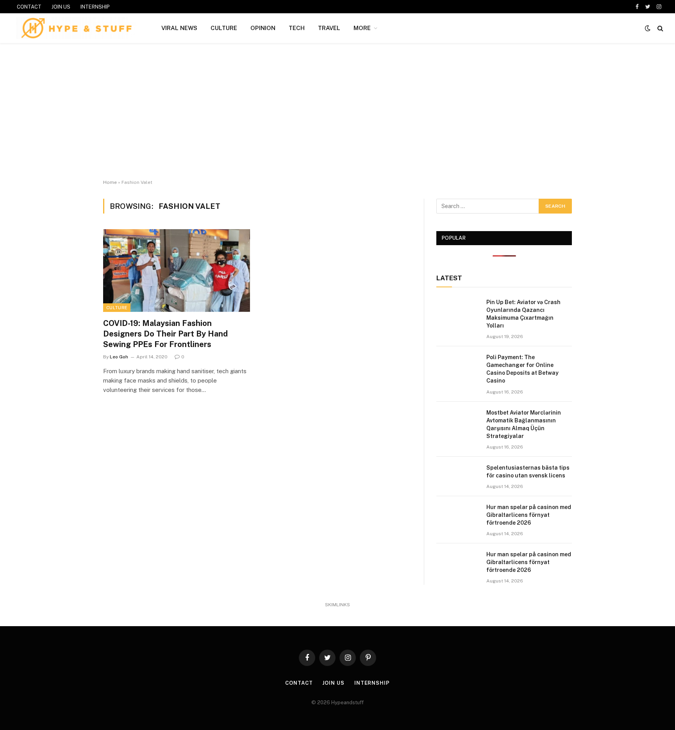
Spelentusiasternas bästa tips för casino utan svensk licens (528, 472)
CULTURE (224, 28)
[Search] (659, 28)
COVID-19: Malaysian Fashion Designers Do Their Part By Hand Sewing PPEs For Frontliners (165, 334)
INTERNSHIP (95, 7)
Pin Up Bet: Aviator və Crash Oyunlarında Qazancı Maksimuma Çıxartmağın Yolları (523, 314)
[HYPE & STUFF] (76, 28)
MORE (362, 28)
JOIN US (61, 7)
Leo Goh (119, 357)
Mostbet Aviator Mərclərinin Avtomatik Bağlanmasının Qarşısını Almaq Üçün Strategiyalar (523, 424)
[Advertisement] (337, 111)
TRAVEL (329, 28)
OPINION (262, 28)
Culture (116, 307)
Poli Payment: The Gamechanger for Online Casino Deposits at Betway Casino (522, 369)
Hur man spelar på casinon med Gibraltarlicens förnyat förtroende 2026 (528, 515)
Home (110, 182)
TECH (297, 28)
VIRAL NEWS (179, 28)
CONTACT (29, 7)
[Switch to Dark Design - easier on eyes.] (647, 28)
